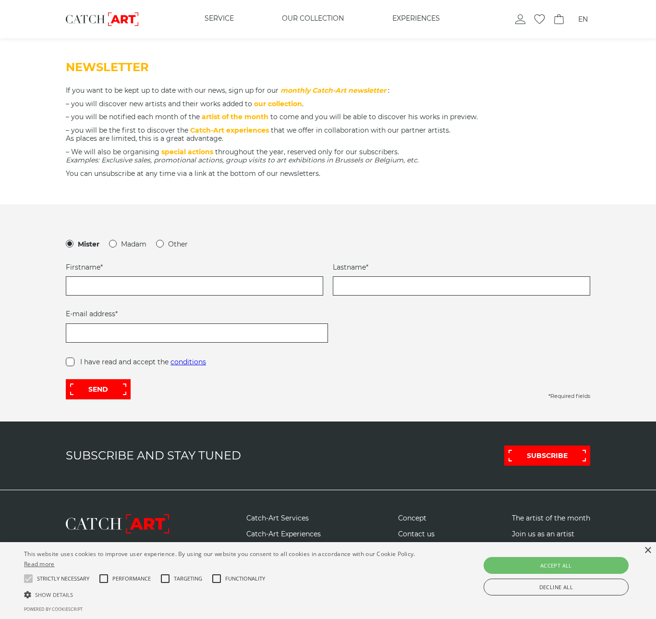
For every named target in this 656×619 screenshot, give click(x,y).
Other (178, 244)
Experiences (416, 18)
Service (219, 18)
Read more (39, 564)
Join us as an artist (543, 534)
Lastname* (350, 267)
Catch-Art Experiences (283, 534)
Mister (88, 244)
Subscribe (547, 455)
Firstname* (84, 267)
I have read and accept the (143, 362)
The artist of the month (551, 518)
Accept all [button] (556, 565)
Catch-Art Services (277, 518)
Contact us (416, 534)
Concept (412, 518)
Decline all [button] (556, 587)
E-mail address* (92, 314)
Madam (133, 244)
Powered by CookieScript (53, 609)
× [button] (647, 550)
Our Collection (313, 18)
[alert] (328, 580)
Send (98, 389)
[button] (63, 578)
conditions (188, 362)
